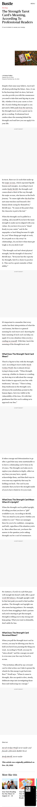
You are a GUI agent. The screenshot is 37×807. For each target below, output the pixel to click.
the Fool (28, 198)
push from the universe (23, 108)
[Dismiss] (33, 788)
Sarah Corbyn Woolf (9, 748)
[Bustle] (7, 3)
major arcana (10, 183)
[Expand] (27, 788)
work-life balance (9, 598)
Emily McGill (13, 189)
